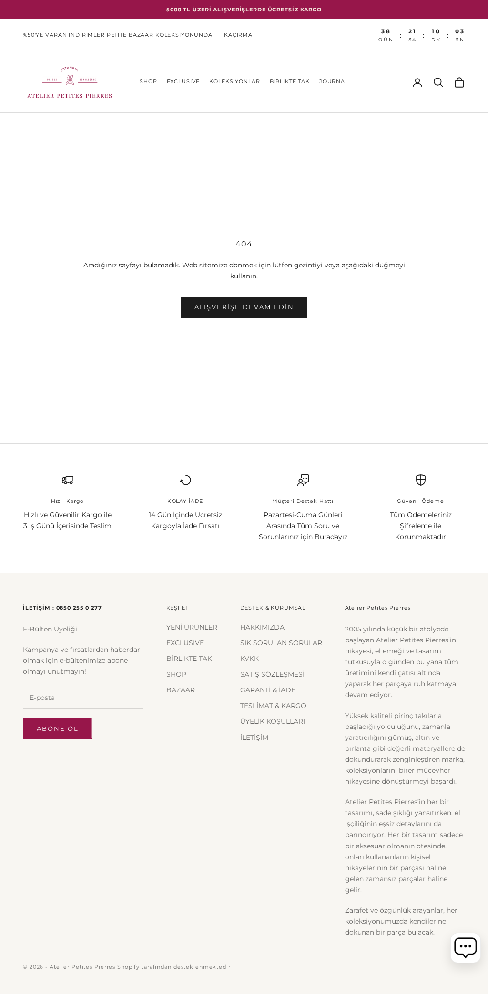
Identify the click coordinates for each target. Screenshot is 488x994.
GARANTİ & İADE (267, 690)
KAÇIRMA (238, 35)
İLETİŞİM (254, 737)
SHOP (148, 82)
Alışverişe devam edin (244, 307)
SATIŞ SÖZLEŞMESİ (272, 674)
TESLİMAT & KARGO (273, 705)
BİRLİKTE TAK (290, 82)
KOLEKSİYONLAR (234, 82)
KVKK (249, 658)
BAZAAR (180, 690)
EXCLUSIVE (183, 82)
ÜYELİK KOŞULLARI (272, 721)
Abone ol (58, 728)
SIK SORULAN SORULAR (281, 643)
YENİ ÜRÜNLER (191, 627)
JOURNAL (333, 82)
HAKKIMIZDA (262, 627)
